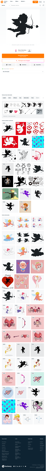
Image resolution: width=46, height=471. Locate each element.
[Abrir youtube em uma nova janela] (25, 466)
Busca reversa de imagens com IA (5, 454)
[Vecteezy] (2, 2)
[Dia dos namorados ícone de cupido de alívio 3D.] (21, 128)
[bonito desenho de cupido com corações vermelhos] (17, 419)
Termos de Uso (31, 467)
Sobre (28, 446)
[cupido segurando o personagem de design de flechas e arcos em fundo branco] (8, 350)
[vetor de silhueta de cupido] (8, 128)
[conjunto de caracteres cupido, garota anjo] (37, 223)
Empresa (3, 447)
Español (40, 443)
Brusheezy (4, 441)
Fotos (11, 1)
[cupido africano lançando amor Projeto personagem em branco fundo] (37, 364)
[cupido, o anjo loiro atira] (23, 252)
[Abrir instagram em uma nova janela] (15, 466)
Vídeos (16, 1)
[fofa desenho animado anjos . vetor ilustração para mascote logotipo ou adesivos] (21, 281)
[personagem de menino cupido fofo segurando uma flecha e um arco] (37, 323)
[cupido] (25, 207)
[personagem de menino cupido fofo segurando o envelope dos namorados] (8, 379)
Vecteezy (3, 443)
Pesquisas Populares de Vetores (17, 450)
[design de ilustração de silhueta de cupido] (8, 169)
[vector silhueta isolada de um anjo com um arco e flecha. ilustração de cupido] (25, 194)
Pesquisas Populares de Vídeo (17, 457)
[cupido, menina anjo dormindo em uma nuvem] (8, 252)
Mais (5, 2)
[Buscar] (40, 5)
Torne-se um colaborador (30, 449)
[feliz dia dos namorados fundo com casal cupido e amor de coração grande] (38, 336)
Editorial (22, 1)
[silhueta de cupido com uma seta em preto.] (8, 296)
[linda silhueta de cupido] (38, 194)
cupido (4, 97)
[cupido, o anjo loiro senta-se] (37, 296)
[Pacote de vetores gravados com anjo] (23, 169)
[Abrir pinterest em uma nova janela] (19, 466)
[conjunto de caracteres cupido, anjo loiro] (23, 223)
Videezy (3, 445)
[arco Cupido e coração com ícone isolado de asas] (37, 155)
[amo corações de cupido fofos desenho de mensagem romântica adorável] (7, 419)
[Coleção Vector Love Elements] (36, 181)
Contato (29, 444)
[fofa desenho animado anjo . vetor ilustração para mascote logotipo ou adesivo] (37, 266)
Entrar (40, 1)
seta (20, 97)
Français (40, 448)
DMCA (16, 444)
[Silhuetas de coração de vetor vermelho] (35, 128)
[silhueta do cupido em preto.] (25, 142)
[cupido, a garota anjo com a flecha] (19, 310)
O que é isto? (11, 68)
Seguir (29, 51)
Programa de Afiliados (17, 447)
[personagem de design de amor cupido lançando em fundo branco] (8, 364)
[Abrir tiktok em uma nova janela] (21, 466)
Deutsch (40, 447)
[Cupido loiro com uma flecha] (8, 223)
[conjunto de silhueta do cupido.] (23, 237)
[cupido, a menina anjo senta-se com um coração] (7, 310)
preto (32, 97)
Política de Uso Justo (38, 467)
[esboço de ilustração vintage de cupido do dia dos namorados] (23, 155)
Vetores (5, 1)
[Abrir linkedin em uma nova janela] (17, 466)
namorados (26, 97)
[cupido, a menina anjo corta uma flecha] (23, 296)
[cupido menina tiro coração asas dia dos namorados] (16, 336)
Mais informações (6, 71)
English (40, 441)
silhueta (15, 97)
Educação (4, 448)
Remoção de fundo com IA (4, 457)
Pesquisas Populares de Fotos (17, 454)
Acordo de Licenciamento (18, 442)
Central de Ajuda (29, 442)
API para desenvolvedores (5, 451)
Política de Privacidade (39, 467)
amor (9, 97)
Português (41, 445)
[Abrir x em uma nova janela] (23, 466)
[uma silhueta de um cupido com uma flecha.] (38, 169)
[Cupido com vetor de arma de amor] (10, 194)
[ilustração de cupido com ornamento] (7, 181)
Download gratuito (23, 56)
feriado (37, 97)
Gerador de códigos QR (4, 459)
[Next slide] (41, 97)
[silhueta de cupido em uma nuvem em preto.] (37, 252)
